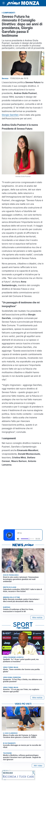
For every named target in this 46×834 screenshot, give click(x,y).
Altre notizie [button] (37, 617)
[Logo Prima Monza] (23, 3)
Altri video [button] (38, 765)
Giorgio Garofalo (10, 114)
